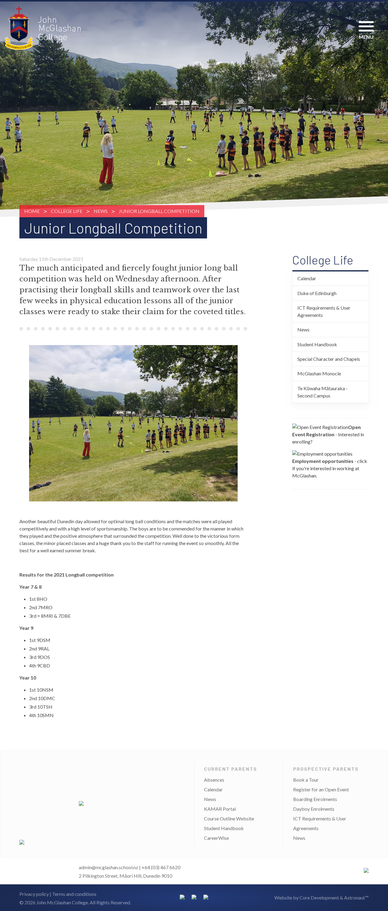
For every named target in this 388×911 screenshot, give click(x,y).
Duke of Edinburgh (316, 293)
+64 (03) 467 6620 (161, 867)
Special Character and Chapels (328, 359)
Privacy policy (34, 894)
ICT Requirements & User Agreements (323, 311)
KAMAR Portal (220, 809)
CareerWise (216, 838)
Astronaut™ (356, 897)
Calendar (306, 278)
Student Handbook (317, 344)
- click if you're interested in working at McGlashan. (329, 468)
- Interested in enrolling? (328, 434)
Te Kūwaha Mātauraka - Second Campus (322, 391)
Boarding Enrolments (315, 799)
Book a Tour (306, 780)
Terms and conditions (74, 894)
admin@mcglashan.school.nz (108, 867)
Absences (214, 780)
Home (32, 211)
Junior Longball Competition (159, 211)
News (101, 211)
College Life (66, 211)
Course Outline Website (229, 818)
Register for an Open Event (321, 789)
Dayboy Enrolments (313, 809)
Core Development (319, 897)
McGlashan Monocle (319, 373)
